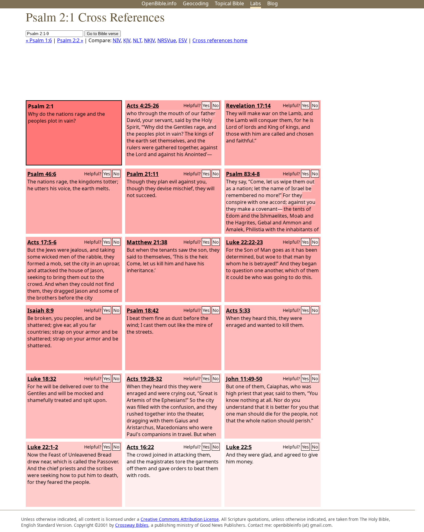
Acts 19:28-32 (144, 378)
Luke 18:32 (41, 378)
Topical (229, 3)
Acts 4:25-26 (143, 105)
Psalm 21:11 (143, 174)
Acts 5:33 (238, 310)
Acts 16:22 (140, 447)
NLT (137, 40)
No (216, 105)
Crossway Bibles (131, 525)
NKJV (149, 40)
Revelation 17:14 (248, 105)
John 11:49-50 (244, 378)
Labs (255, 3)
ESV (182, 40)
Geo (196, 3)
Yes (206, 105)
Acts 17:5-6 (41, 242)
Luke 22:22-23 (244, 242)
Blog (272, 3)
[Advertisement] (361, 56)
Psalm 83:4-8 (243, 174)
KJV (126, 40)
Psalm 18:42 (143, 310)
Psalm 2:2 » (70, 40)
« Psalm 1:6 (39, 40)
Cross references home (219, 40)
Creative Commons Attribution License (180, 519)
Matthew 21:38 (147, 242)
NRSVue (166, 40)
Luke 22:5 (239, 447)
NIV (117, 40)
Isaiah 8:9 (40, 310)
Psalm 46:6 (41, 174)
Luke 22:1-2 (42, 447)
